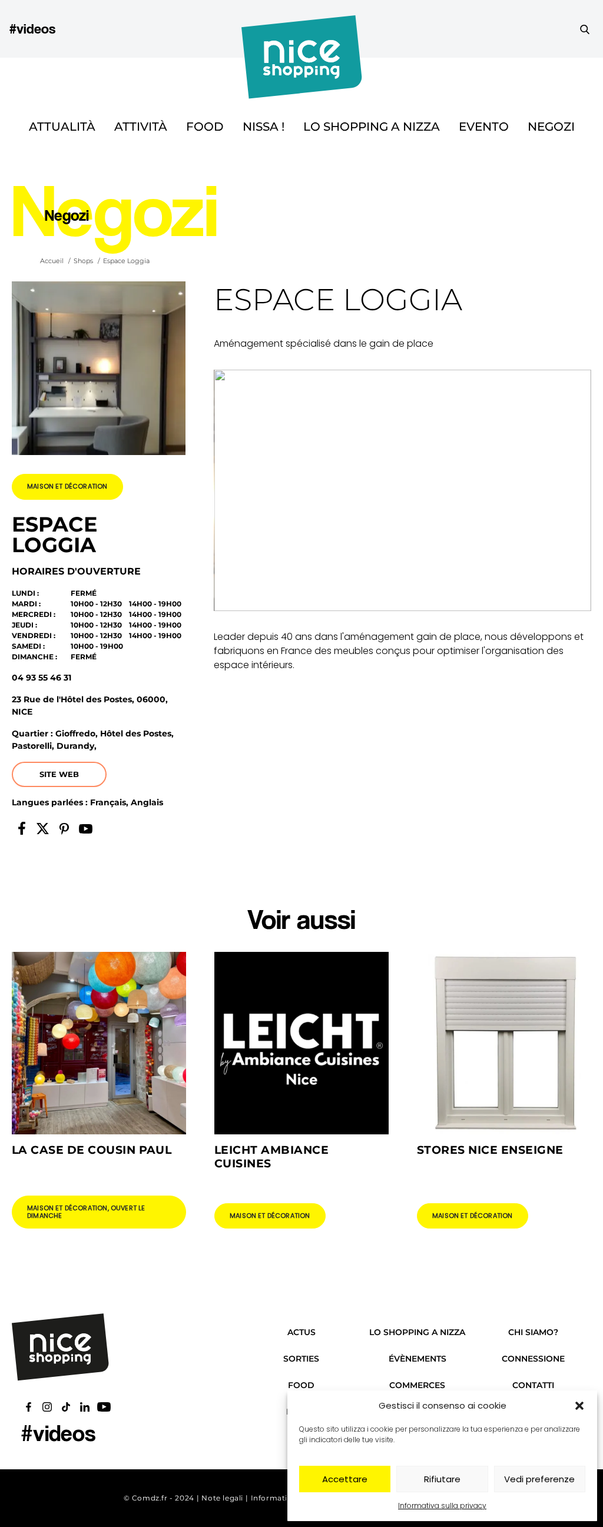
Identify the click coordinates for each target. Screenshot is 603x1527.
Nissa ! (263, 126)
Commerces (417, 1385)
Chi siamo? (533, 1332)
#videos (32, 28)
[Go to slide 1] (398, 592)
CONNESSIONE (533, 1358)
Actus (301, 1332)
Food (205, 126)
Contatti (533, 1385)
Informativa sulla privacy (442, 1506)
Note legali (222, 1497)
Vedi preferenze (539, 1479)
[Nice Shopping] (301, 28)
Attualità (62, 126)
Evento (484, 126)
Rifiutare (442, 1479)
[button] (579, 1406)
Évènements (417, 1358)
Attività (140, 126)
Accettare (344, 1479)
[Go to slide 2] (408, 592)
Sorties (301, 1358)
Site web (59, 774)
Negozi (551, 126)
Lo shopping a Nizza (371, 126)
